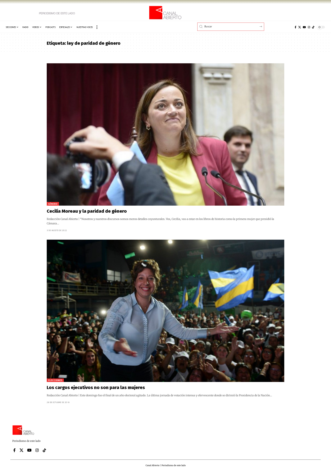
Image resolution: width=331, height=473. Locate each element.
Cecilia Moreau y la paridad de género (87, 211)
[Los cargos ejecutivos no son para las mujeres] (165, 311)
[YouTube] (304, 27)
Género (52, 203)
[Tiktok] (313, 27)
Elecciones (55, 380)
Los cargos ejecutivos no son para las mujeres (96, 387)
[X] (299, 27)
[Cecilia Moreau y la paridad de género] (165, 134)
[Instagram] (309, 27)
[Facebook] (295, 27)
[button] (97, 27)
